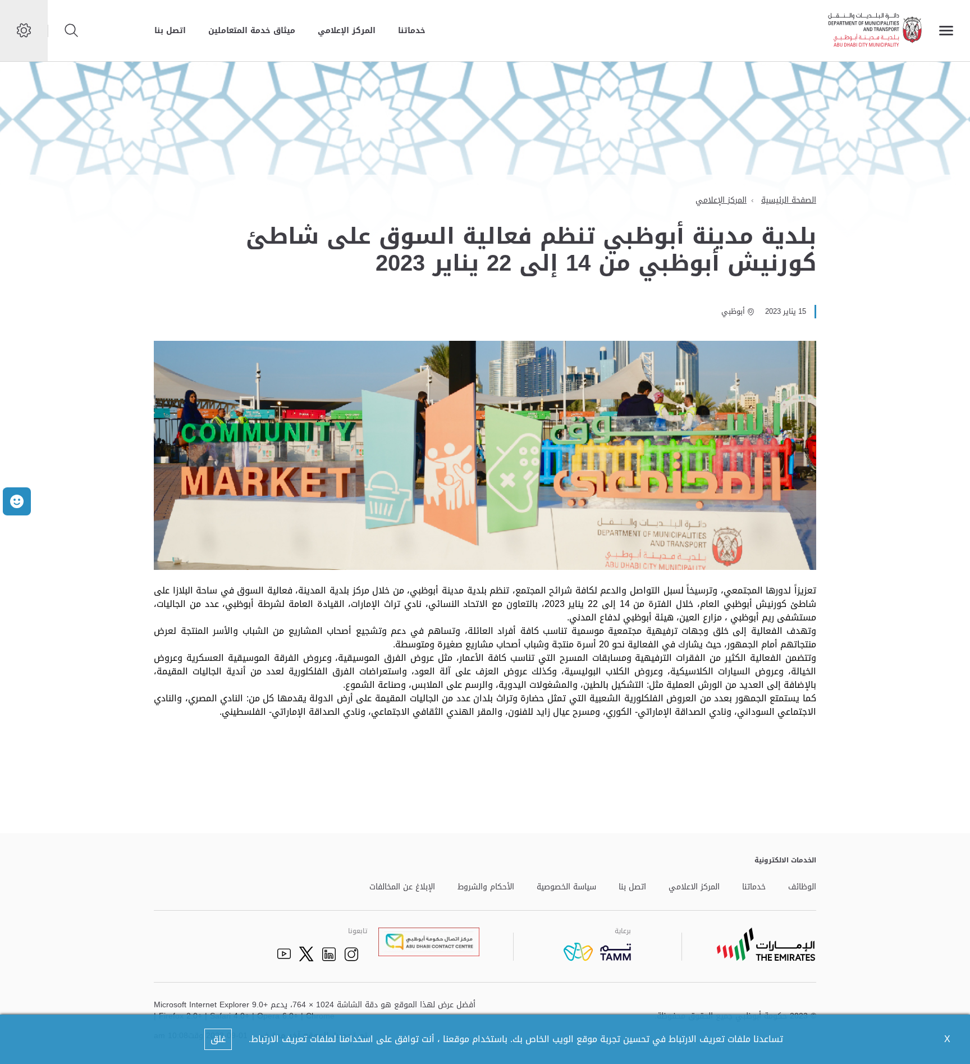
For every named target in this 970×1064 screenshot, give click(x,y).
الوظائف (802, 887)
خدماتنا (411, 30)
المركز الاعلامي (694, 887)
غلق (218, 1039)
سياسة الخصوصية (566, 887)
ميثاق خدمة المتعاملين (251, 30)
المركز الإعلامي (347, 30)
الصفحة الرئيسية (788, 200)
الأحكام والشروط (485, 887)
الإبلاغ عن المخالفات (402, 887)
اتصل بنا (170, 30)
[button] (17, 501)
